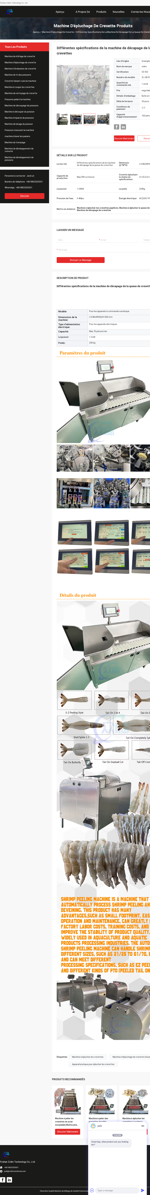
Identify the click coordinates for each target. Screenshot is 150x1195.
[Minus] (142, 1126)
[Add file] (92, 1190)
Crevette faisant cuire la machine (20, 81)
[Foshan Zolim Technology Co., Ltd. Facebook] (116, 127)
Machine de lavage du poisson (19, 124)
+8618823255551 (34, 182)
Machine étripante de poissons (19, 118)
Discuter (24, 196)
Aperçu (36, 32)
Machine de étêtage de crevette (20, 56)
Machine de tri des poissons (18, 75)
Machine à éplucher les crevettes (87, 1057)
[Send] (142, 1190)
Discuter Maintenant (124, 138)
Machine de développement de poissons (19, 158)
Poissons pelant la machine (18, 99)
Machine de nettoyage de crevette (21, 93)
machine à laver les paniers (17, 136)
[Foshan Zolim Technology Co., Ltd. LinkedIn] (123, 127)
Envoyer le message (80, 260)
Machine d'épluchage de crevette (58, 32)
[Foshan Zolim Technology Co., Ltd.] (10, 12)
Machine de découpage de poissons (21, 105)
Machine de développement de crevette (19, 149)
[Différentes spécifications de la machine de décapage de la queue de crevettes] (83, 84)
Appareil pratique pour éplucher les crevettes (93, 1064)
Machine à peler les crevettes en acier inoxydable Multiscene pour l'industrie (66, 1121)
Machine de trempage (15, 142)
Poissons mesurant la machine (19, 130)
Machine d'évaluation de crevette (20, 68)
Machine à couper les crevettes (19, 87)
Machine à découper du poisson (19, 112)
